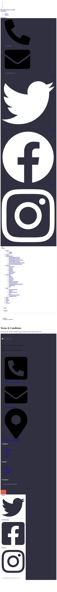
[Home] (3, 248)
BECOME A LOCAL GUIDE (8, 9)
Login (6, 13)
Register (6, 15)
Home (5, 318)
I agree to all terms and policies (10, 484)
